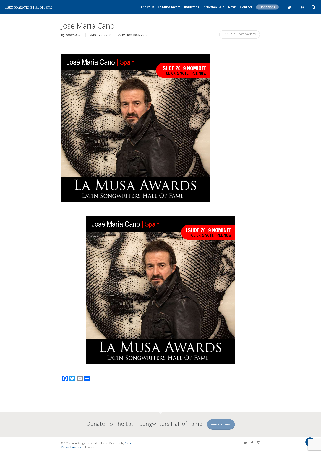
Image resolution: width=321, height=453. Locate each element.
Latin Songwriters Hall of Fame (28, 7)
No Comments (243, 34)
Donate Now (221, 424)
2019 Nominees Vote (132, 35)
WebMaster (73, 35)
